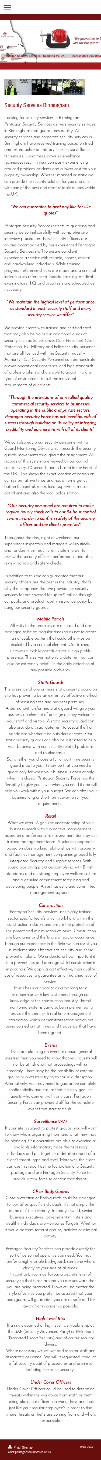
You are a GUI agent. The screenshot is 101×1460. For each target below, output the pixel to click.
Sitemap (27, 1447)
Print (16, 1447)
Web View (86, 1447)
